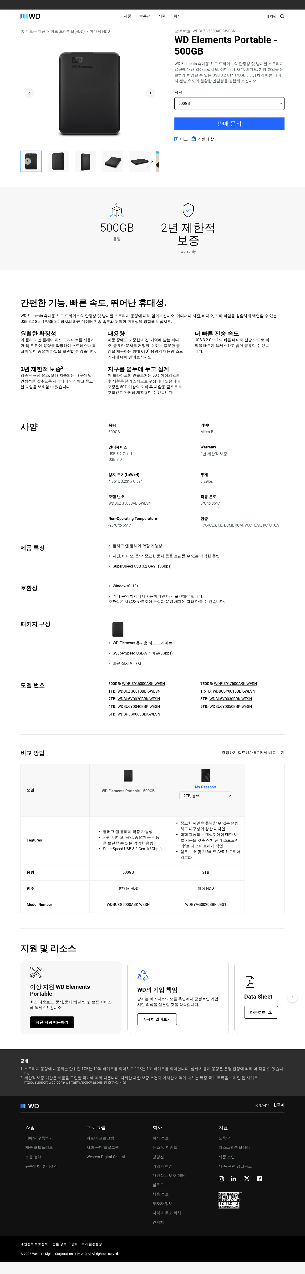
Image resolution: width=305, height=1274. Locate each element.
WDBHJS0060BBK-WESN (138, 714)
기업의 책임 (162, 1166)
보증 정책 (33, 1157)
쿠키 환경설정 (91, 1244)
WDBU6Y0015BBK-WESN (234, 691)
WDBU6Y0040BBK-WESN (138, 706)
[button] (31, 161)
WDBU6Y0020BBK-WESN (138, 699)
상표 (74, 1244)
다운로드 (258, 1012)
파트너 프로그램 (100, 1138)
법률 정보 (59, 1244)
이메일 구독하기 (39, 1138)
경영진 (158, 1157)
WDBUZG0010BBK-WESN (138, 691)
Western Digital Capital (105, 1157)
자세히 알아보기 (157, 1019)
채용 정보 (160, 1194)
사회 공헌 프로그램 (102, 1147)
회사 (177, 16)
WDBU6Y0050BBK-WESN (230, 706)
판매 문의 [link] (229, 123)
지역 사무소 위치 (166, 1213)
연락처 (158, 1222)
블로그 (158, 1185)
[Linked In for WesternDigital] (234, 1179)
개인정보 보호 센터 (168, 1175)
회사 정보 (160, 1138)
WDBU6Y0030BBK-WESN (230, 699)
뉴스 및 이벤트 (164, 1147)
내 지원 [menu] (271, 16)
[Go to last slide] (29, 93)
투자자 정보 (162, 1203)
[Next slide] (150, 93)
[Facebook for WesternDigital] (260, 1179)
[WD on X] (246, 1179)
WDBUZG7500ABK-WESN (235, 683)
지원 (162, 16)
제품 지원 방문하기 (52, 1022)
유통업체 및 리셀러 (41, 1166)
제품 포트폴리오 (39, 1147)
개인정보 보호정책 (34, 1244)
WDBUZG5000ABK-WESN (143, 683)
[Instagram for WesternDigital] (221, 1179)
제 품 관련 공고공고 (235, 1166)
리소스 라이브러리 (234, 1147)
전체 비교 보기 (272, 752)
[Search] (282, 16)
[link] (181, 139)
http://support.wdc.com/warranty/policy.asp (61, 1082)
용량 (178, 92)
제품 (128, 16)
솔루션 (145, 16)
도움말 (224, 1138)
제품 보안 (227, 1157)
